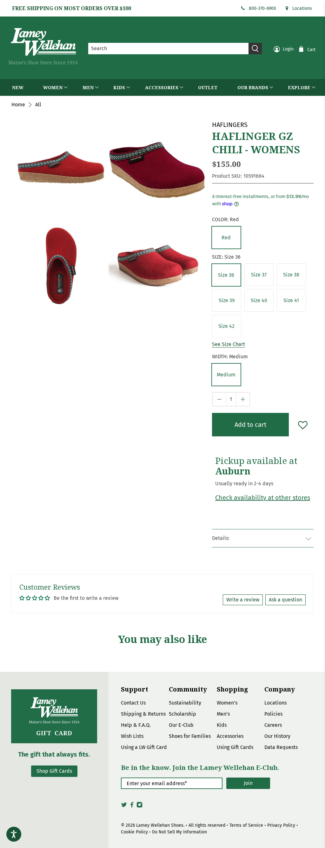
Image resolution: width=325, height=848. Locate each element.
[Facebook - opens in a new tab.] (132, 806)
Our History (277, 736)
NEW (17, 87)
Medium (226, 375)
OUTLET (207, 87)
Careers (273, 725)
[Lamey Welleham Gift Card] (54, 716)
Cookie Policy (134, 832)
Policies (273, 714)
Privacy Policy (281, 825)
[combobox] (168, 48)
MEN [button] (88, 87)
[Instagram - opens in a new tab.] (139, 806)
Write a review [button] (242, 600)
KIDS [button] (119, 87)
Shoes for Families (190, 736)
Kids (222, 725)
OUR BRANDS (252, 87)
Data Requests (281, 747)
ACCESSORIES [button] (161, 87)
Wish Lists (132, 736)
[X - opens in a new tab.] (124, 806)
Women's (227, 703)
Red (226, 238)
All (38, 104)
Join (248, 783)
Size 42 (226, 326)
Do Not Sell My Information (179, 832)
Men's (223, 714)
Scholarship (182, 714)
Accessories (230, 736)
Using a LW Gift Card (144, 747)
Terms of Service (246, 825)
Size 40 (259, 300)
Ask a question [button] (285, 600)
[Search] (255, 48)
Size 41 (291, 300)
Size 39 (227, 300)
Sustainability (185, 703)
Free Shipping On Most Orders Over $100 (71, 8)
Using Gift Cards (235, 747)
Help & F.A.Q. (136, 725)
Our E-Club (181, 725)
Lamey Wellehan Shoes (159, 825)
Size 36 (226, 275)
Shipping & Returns (143, 714)
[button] (226, 237)
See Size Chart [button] (228, 344)
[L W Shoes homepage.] (43, 46)
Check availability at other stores (262, 497)
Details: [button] (220, 538)
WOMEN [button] (53, 87)
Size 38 (291, 275)
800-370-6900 (262, 8)
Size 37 (259, 275)
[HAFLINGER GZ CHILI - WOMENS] (60, 168)
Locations (302, 8)
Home (18, 104)
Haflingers (230, 125)
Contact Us (133, 703)
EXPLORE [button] (299, 87)
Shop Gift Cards (54, 771)
